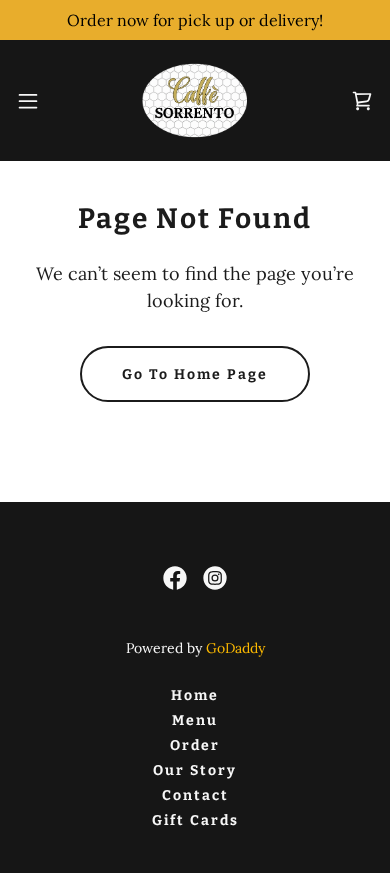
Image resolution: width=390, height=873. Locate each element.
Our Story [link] (195, 770)
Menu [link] (195, 720)
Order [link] (195, 745)
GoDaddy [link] (235, 648)
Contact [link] (195, 795)
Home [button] (195, 695)
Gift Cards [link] (195, 820)
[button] (36, 101)
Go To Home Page (195, 374)
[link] (194, 100)
